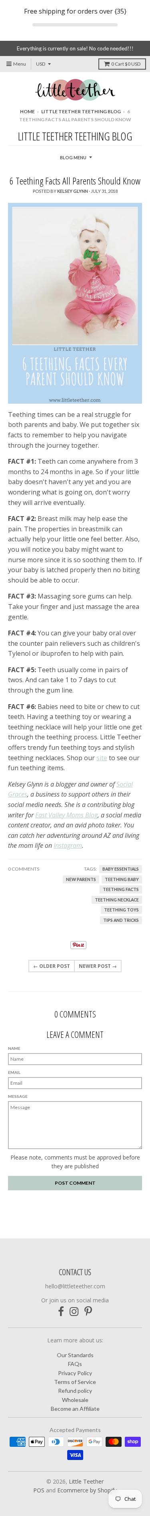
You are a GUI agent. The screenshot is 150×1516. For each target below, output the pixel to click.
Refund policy (75, 1390)
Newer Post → (98, 966)
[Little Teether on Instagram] (74, 1311)
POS (38, 1490)
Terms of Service (75, 1381)
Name (14, 1048)
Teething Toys (121, 909)
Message (18, 1096)
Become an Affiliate (75, 1408)
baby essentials (120, 869)
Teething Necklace (117, 899)
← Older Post (51, 966)
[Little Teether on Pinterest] (88, 1311)
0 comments (23, 869)
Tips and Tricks (121, 920)
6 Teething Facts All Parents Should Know (75, 180)
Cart (125, 64)
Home (27, 111)
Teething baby (122, 879)
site (101, 757)
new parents (81, 879)
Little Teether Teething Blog (81, 111)
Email (14, 1072)
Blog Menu (73, 157)
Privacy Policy (75, 1373)
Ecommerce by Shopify (87, 1490)
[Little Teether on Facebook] (61, 1311)
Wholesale (75, 1399)
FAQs (75, 1363)
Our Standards (75, 1355)
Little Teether (86, 1481)
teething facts (121, 889)
